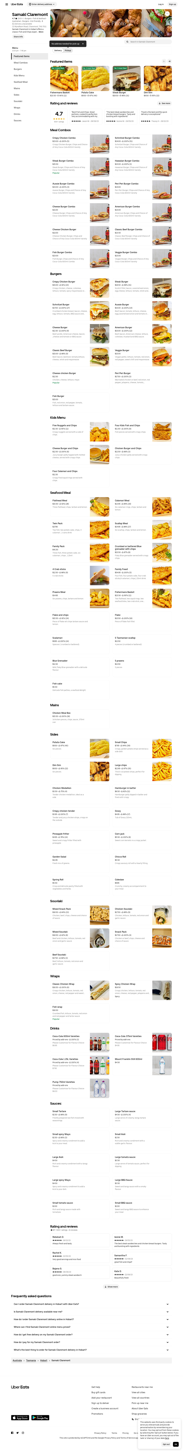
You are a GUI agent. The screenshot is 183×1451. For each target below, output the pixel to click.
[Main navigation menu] (6, 4)
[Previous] (164, 61)
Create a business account (105, 1408)
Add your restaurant (102, 1398)
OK (176, 1444)
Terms (114, 1433)
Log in (161, 4)
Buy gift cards (98, 1392)
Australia (17, 1360)
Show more (113, 1287)
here (167, 1438)
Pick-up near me (140, 1403)
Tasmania (31, 1360)
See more (166, 103)
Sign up (172, 4)
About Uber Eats (140, 1408)
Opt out (166, 1444)
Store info (18, 37)
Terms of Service (127, 1438)
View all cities (138, 1392)
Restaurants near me (142, 1387)
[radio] (58, 50)
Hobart (43, 1360)
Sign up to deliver (100, 1403)
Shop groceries (139, 1414)
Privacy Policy (100, 1433)
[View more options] (167, 13)
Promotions (97, 1414)
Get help (96, 1387)
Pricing (125, 1433)
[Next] (169, 61)
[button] (91, 1304)
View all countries (140, 1398)
